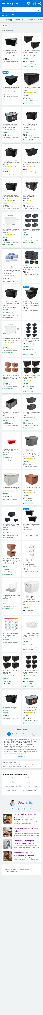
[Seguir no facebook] (18, 808)
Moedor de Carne (12, 778)
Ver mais (21, 756)
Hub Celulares (7, 766)
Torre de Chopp (29, 782)
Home (7, 869)
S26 (27, 765)
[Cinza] (27, 559)
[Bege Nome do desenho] (27, 450)
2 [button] (12, 734)
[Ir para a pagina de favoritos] (28, 3)
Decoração (13, 869)
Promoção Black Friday (29, 790)
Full (6, 25)
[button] (38, 10)
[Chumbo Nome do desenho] (31, 596)
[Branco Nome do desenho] (31, 450)
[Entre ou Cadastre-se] (39, 3)
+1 (35, 559)
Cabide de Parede (30, 778)
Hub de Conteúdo (34, 765)
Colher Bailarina (11, 790)
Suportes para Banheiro (13, 786)
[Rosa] (11, 267)
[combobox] (21, 9)
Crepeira (11, 782)
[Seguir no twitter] (12, 808)
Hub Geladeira (17, 766)
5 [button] (23, 734)
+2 (35, 450)
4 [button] (19, 734)
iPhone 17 (14, 765)
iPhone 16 (21, 765)
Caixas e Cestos (24, 869)
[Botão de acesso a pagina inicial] (15, 3)
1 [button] (8, 734)
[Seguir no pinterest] (30, 808)
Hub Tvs (26, 766)
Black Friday (6, 765)
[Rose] (31, 559)
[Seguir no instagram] (24, 808)
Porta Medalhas (32, 786)
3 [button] (16, 734)
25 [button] (31, 734)
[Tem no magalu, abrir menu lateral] (3, 3)
